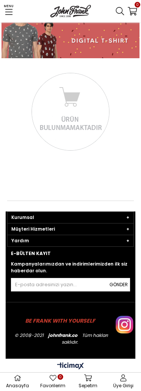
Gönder (118, 284)
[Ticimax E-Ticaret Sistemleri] (70, 366)
